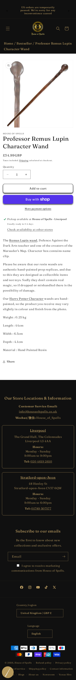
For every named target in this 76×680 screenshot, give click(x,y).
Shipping (23, 160)
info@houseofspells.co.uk (38, 411)
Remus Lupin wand (23, 240)
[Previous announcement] (7, 10)
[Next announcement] (69, 10)
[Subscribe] (63, 556)
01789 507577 (41, 508)
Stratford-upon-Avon (38, 477)
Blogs (21, 674)
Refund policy (44, 662)
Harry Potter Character (26, 298)
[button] (8, 28)
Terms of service (16, 668)
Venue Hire (65, 674)
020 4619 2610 (41, 461)
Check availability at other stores (30, 229)
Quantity (8, 166)
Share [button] (11, 361)
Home (8, 43)
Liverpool (38, 430)
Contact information (61, 668)
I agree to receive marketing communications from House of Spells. (38, 568)
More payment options (38, 208)
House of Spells (23, 662)
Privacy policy (63, 662)
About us (33, 674)
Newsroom (49, 674)
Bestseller (24, 43)
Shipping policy (37, 668)
